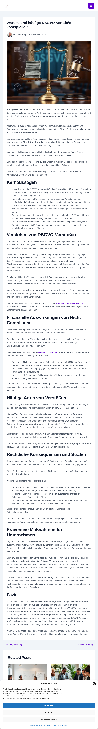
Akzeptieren (49, 705)
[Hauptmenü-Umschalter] (91, 6)
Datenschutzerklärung (51, 725)
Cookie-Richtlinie (36, 725)
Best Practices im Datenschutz (70, 303)
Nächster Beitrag (86, 645)
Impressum (64, 725)
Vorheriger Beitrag (12, 645)
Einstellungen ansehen (49, 719)
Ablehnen (49, 712)
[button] (94, 684)
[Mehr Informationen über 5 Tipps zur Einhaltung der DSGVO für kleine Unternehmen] (70, 679)
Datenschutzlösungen (48, 352)
